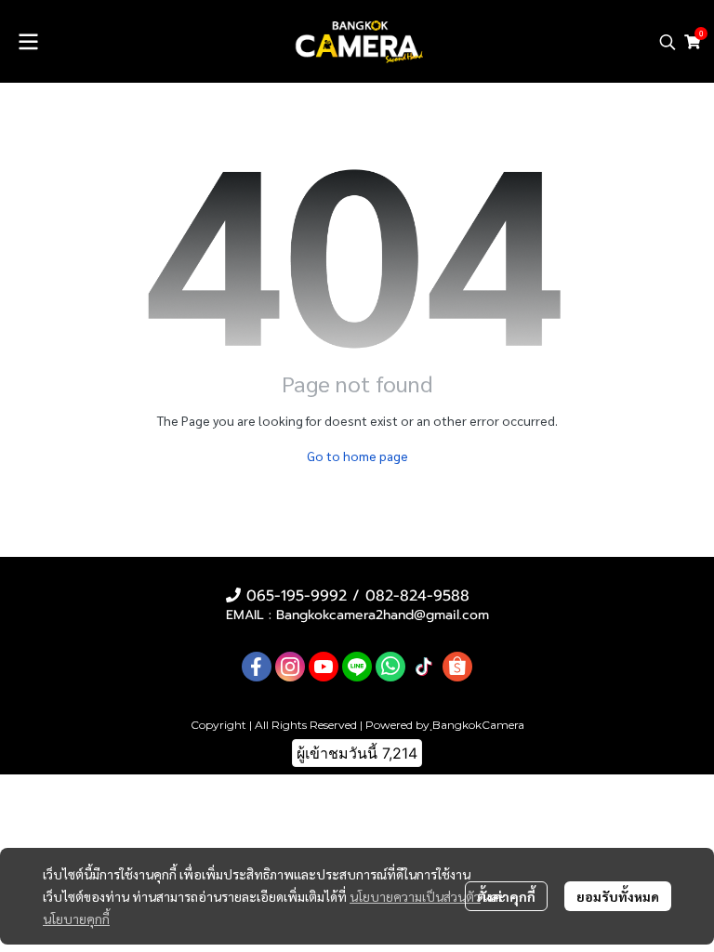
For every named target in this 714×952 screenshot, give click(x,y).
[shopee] (457, 666)
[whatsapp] (390, 666)
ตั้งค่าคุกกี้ (506, 896)
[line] (357, 666)
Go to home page (357, 455)
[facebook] (256, 666)
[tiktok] (424, 666)
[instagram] (290, 666)
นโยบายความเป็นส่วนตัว (415, 896)
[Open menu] (27, 41)
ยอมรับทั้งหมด (617, 896)
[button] (667, 42)
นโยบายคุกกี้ (76, 918)
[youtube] (323, 666)
